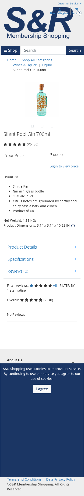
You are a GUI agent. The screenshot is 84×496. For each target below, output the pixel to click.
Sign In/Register (60, 13)
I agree (42, 388)
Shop (12, 50)
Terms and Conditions (24, 479)
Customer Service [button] (68, 3)
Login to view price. (64, 166)
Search (75, 50)
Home (11, 60)
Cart (75, 13)
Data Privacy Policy (60, 479)
